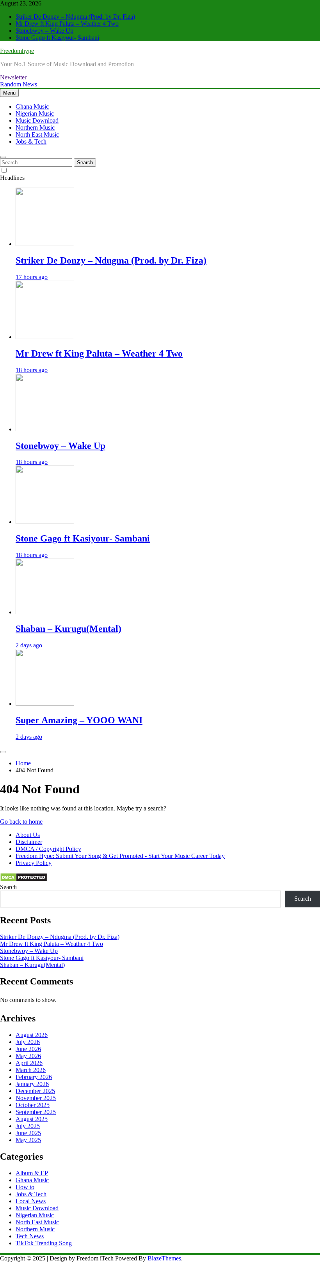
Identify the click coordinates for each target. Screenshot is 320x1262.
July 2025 (28, 1126)
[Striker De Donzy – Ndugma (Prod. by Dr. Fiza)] (45, 244)
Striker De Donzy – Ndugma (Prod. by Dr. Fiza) (75, 16)
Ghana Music (32, 106)
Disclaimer (29, 841)
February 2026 (34, 1077)
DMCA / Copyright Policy (48, 848)
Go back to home (21, 821)
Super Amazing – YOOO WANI (79, 720)
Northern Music (35, 127)
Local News (31, 1201)
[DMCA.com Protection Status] (23, 880)
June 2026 (28, 1049)
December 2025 (35, 1091)
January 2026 (32, 1084)
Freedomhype (17, 50)
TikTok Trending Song (44, 1243)
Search (8, 887)
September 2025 (36, 1112)
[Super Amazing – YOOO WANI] (45, 703)
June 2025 (28, 1133)
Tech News (30, 1236)
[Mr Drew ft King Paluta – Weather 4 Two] (45, 337)
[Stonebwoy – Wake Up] (45, 429)
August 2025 (32, 1119)
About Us (28, 834)
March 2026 (31, 1070)
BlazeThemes (164, 1258)
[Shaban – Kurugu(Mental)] (45, 612)
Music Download (37, 120)
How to (25, 1187)
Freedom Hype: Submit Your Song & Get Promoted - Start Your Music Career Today (120, 855)
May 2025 (28, 1140)
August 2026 (32, 1035)
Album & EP (32, 1173)
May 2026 (28, 1056)
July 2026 (28, 1042)
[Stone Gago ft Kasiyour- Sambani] (45, 522)
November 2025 (36, 1098)
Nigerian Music (35, 113)
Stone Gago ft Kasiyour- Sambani (57, 37)
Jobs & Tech (31, 141)
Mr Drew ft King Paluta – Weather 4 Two (67, 23)
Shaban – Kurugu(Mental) (68, 629)
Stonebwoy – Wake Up (44, 30)
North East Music (37, 134)
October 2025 (33, 1105)
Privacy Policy (34, 862)
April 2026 (29, 1063)
